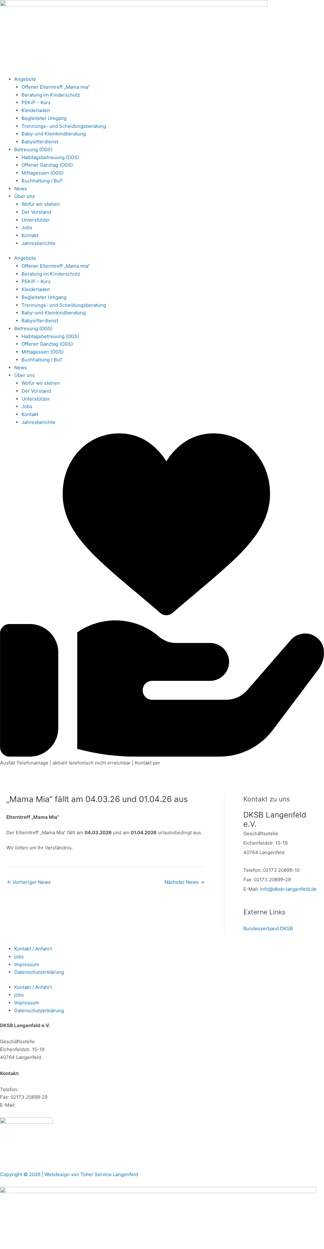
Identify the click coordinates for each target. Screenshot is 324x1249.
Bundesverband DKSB (268, 928)
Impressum (26, 964)
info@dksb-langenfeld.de (288, 889)
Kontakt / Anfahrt (33, 949)
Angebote (25, 79)
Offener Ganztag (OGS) (47, 165)
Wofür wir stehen (41, 204)
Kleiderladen (36, 110)
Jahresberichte (38, 243)
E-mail (169, 763)
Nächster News (184, 882)
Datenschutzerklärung (39, 972)
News (20, 189)
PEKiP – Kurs (36, 102)
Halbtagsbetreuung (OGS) (50, 157)
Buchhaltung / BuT (42, 181)
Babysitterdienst (40, 142)
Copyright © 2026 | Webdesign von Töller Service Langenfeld (69, 1174)
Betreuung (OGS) (33, 149)
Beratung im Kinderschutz (51, 95)
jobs (19, 957)
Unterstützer (36, 220)
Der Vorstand (36, 212)
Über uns (24, 196)
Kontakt (30, 235)
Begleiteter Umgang (44, 118)
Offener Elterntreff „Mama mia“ (56, 87)
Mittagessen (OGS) (43, 173)
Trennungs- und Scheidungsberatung (64, 126)
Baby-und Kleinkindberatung (54, 134)
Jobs (27, 227)
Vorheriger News (29, 882)
